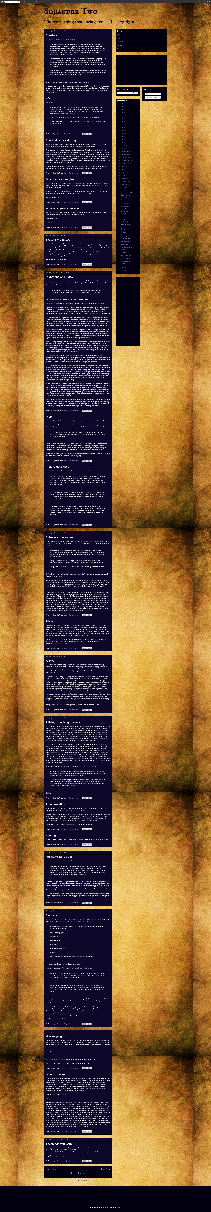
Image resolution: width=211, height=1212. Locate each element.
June (123, 169)
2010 (122, 137)
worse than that (70, 113)
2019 (122, 110)
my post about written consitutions (66, 281)
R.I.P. (49, 416)
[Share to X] (87, 134)
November (125, 154)
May (123, 172)
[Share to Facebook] (89, 134)
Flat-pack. (52, 915)
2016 (122, 119)
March (124, 178)
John (58, 643)
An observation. (56, 804)
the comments (101, 281)
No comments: (74, 134)
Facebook (120, 45)
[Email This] (83, 134)
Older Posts (105, 1169)
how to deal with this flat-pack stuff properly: (81, 921)
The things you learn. (59, 1143)
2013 (122, 128)
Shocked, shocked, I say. (61, 140)
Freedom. (52, 35)
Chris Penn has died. (52, 421)
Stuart (65, 643)
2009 (122, 140)
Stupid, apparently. (58, 466)
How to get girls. (56, 1036)
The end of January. (58, 239)
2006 (122, 149)
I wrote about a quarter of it (68, 631)
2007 (122, 146)
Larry (79, 281)
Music (119, 49)
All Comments (152, 97)
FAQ (118, 38)
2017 (122, 116)
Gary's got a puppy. (52, 212)
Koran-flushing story (94, 121)
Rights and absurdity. (59, 276)
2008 (122, 143)
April (123, 175)
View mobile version (78, 1173)
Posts (149, 94)
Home (78, 1169)
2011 (121, 134)
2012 (122, 131)
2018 (122, 113)
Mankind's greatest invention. (64, 208)
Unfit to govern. (55, 1074)
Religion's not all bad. (59, 856)
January (125, 184)
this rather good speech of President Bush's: (85, 471)
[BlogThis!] (85, 134)
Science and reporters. (60, 537)
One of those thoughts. (60, 179)
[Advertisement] (84, 1195)
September (126, 160)
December (125, 151)
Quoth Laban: (50, 102)
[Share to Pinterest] (91, 134)
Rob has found (50, 861)
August (124, 163)
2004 (122, 271)
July (123, 166)
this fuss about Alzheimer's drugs (93, 541)
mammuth (104, 1207)
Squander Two (70, 11)
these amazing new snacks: (64, 861)
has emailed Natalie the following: (81, 968)
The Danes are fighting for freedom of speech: (60, 39)
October (125, 157)
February (125, 181)
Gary (54, 643)
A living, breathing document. (64, 722)
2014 (122, 125)
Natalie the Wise (85, 919)
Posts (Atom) (82, 1180)
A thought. (52, 835)
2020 (122, 107)
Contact (120, 42)
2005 (122, 268)
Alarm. (50, 660)
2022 (122, 104)
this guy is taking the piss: (90, 766)
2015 (122, 122)
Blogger (118, 1207)
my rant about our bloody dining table (67, 919)
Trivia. (50, 621)
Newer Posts (51, 1169)
